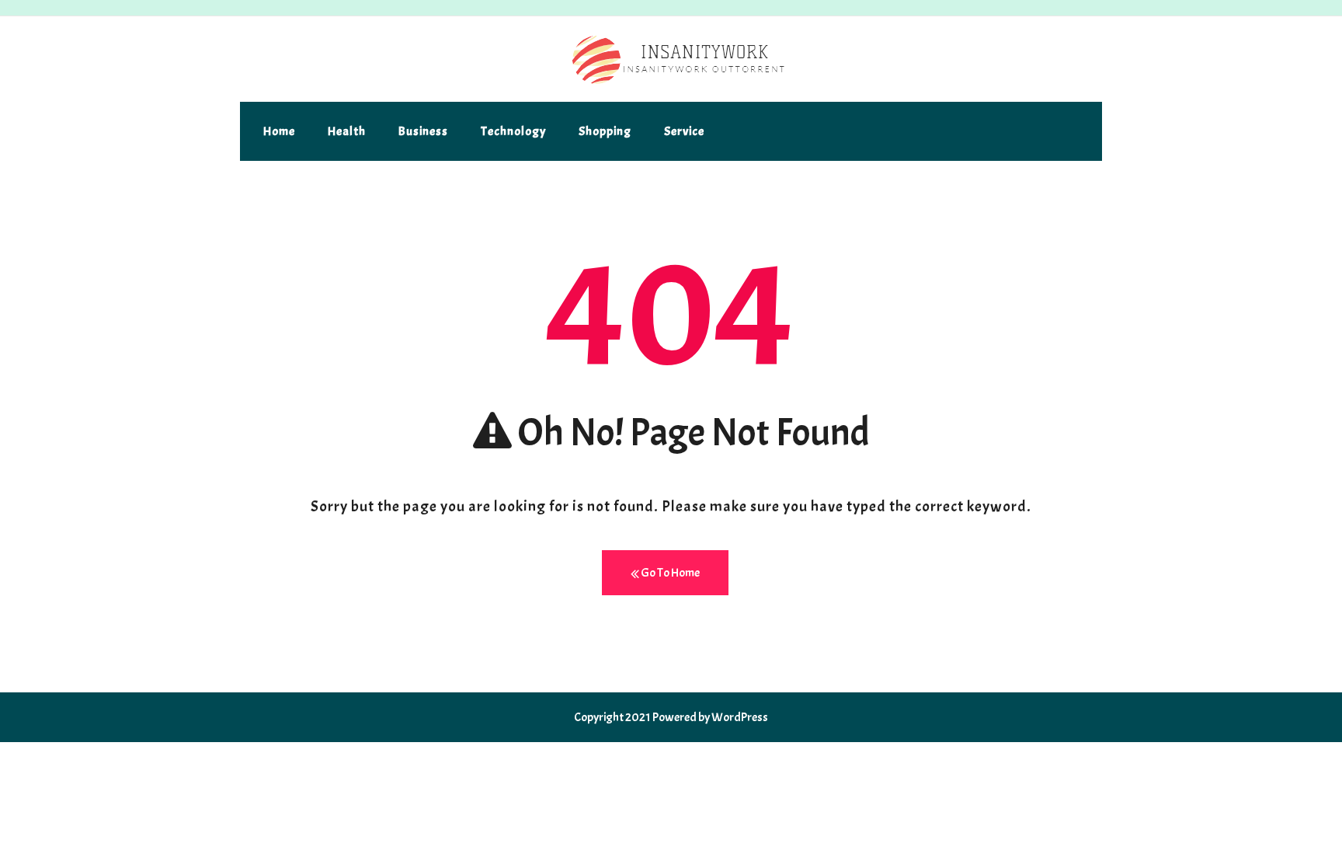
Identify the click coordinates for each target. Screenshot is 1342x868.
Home (279, 131)
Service (684, 131)
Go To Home (669, 572)
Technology (513, 131)
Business (423, 131)
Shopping (605, 131)
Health (347, 131)
